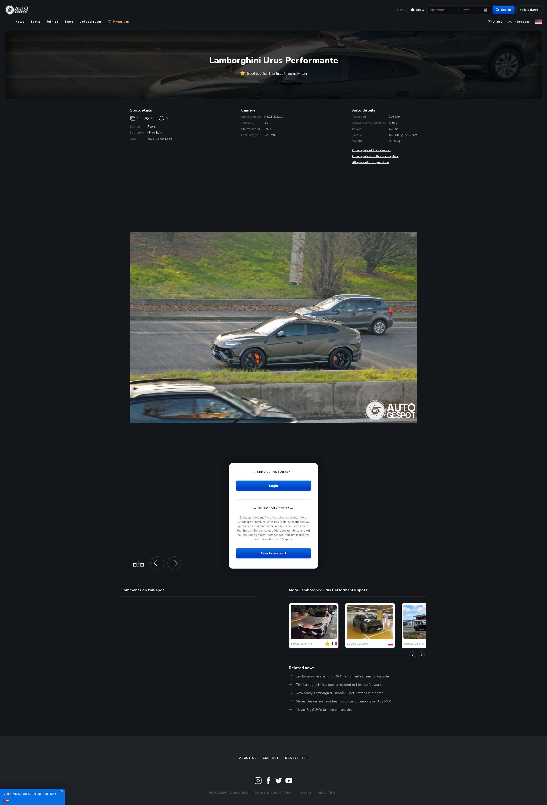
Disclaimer (328, 793)
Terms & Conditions (272, 793)
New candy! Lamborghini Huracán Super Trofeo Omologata (339, 693)
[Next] (421, 655)
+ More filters (529, 10)
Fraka (151, 127)
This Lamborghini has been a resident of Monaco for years (339, 684)
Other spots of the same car (371, 150)
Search (506, 10)
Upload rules (90, 22)
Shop (69, 22)
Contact (271, 758)
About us (248, 758)
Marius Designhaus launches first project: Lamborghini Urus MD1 (344, 701)
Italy (159, 133)
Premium (120, 22)
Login (273, 485)
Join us (53, 22)
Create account (273, 553)
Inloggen (521, 22)
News (401, 9)
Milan (151, 133)
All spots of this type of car (370, 162)
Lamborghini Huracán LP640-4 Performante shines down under (343, 676)
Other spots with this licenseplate (375, 156)
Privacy (305, 793)
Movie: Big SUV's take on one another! (324, 709)
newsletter (296, 758)
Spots (420, 9)
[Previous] (413, 655)
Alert (497, 22)
